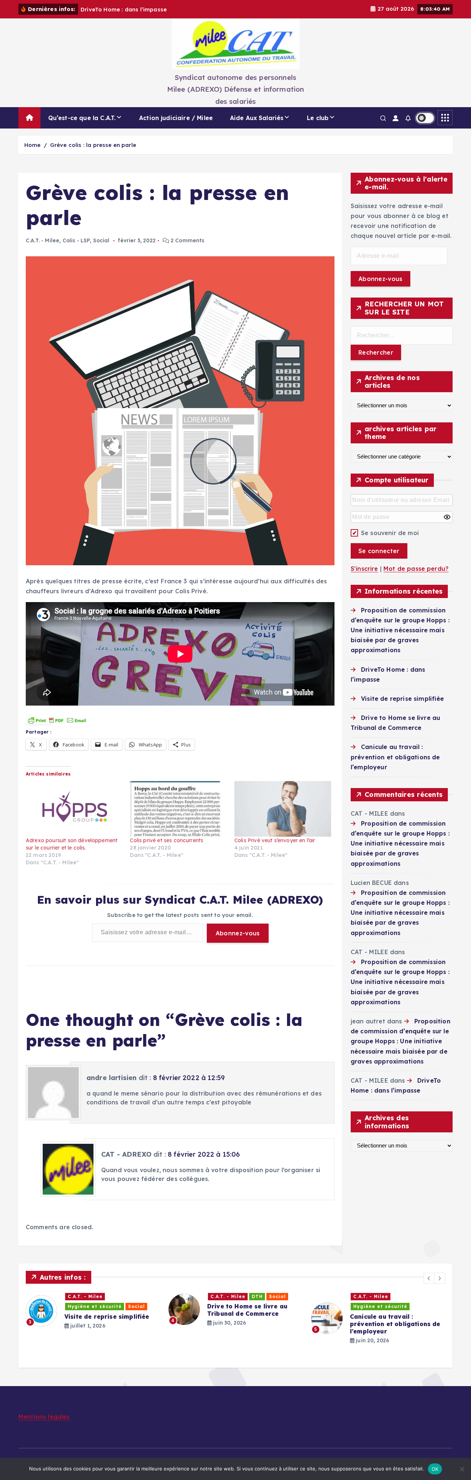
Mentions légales (44, 1416)
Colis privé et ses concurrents (166, 840)
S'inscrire (364, 568)
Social (101, 240)
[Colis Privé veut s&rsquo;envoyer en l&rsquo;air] (282, 809)
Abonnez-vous (238, 933)
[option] (93, 1310)
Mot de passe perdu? (416, 568)
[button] (429, 1278)
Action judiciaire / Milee (176, 118)
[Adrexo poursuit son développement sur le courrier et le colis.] (74, 809)
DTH (257, 1296)
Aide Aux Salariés (257, 118)
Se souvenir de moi (390, 533)
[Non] (461, 1469)
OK (435, 1469)
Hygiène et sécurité (95, 1306)
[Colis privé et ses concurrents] (178, 809)
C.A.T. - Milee (42, 240)
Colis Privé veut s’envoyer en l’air (274, 840)
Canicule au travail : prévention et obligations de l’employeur (395, 756)
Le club (318, 118)
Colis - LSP (76, 240)
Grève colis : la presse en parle (93, 144)
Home (32, 144)
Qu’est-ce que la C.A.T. (82, 118)
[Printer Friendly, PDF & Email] (57, 719)
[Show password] (447, 517)
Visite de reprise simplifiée (402, 698)
